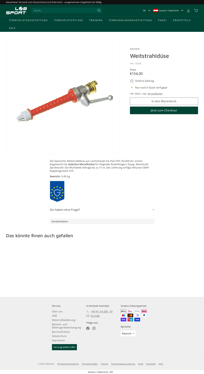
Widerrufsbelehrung (63, 320)
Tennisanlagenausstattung (130, 20)
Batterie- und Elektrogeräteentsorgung (66, 326)
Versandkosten (155, 93)
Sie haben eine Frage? (65, 210)
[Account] (188, 10)
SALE (12, 27)
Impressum (58, 340)
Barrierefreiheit (61, 331)
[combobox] (66, 10)
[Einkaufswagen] (196, 10)
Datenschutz (59, 336)
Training (96, 20)
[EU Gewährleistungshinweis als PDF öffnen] (57, 191)
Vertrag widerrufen (64, 347)
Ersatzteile (182, 20)
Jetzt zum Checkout (164, 110)
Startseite (135, 48)
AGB (54, 315)
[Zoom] (63, 96)
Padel (162, 20)
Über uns (57, 311)
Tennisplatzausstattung (28, 20)
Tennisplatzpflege (68, 20)
